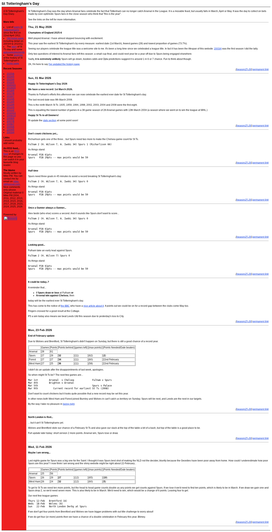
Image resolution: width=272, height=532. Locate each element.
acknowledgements (13, 52)
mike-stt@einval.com (11, 183)
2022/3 (10, 82)
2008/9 (10, 118)
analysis (18, 55)
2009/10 (11, 115)
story (14, 46)
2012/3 (10, 107)
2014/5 (10, 101)
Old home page (15, 38)
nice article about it (93, 305)
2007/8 (10, 121)
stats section (49, 120)
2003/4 (10, 132)
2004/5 (10, 129)
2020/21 (11, 85)
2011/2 (10, 110)
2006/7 (10, 124)
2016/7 (10, 96)
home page (13, 63)
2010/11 (11, 112)
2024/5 (10, 76)
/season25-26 (243, 69)
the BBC (65, 305)
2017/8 (10, 93)
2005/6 (10, 126)
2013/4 (10, 104)
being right (68, 404)
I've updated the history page (64, 64)
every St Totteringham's (13, 28)
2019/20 (11, 87)
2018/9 (10, 90)
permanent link (260, 69)
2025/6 (10, 73)
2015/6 (10, 99)
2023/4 (10, 79)
